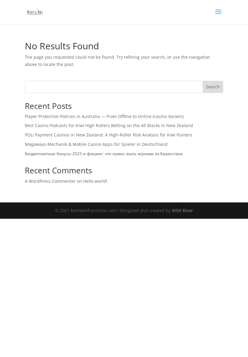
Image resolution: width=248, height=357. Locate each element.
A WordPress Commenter (50, 181)
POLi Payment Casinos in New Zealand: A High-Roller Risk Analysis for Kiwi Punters (108, 135)
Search (213, 87)
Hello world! (95, 181)
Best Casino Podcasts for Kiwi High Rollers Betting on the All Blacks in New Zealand (109, 125)
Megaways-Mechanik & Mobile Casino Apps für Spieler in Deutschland (96, 144)
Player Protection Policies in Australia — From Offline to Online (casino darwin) (104, 116)
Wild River (182, 210)
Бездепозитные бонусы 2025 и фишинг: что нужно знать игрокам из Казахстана (104, 153)
